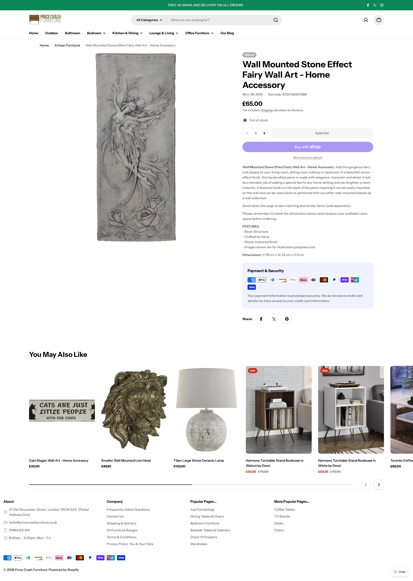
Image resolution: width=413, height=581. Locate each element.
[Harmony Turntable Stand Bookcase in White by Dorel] (351, 410)
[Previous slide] (366, 484)
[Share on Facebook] (261, 319)
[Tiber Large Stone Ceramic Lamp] (206, 410)
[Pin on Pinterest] (287, 319)
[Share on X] (274, 319)
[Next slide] (379, 484)
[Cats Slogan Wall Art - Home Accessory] (62, 410)
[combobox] (206, 20)
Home (44, 45)
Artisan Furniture (67, 45)
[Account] (365, 20)
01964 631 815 (19, 530)
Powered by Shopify (64, 570)
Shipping (267, 110)
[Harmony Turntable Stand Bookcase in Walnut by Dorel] (279, 410)
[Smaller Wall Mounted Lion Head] (134, 410)
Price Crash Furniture (31, 570)
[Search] (275, 20)
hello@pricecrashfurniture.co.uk (33, 522)
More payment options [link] (307, 157)
